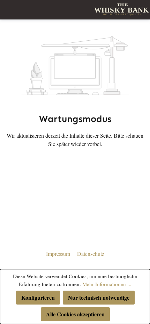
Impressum (59, 253)
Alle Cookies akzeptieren (75, 314)
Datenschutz (90, 253)
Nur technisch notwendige (98, 297)
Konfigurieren (38, 297)
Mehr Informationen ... (107, 284)
